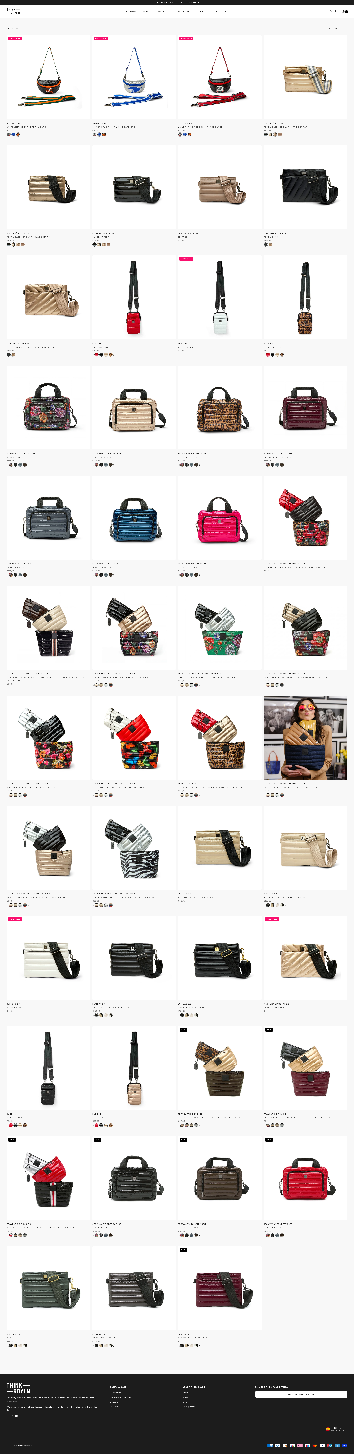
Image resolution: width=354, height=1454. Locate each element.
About (185, 1393)
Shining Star (14, 123)
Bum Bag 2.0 (184, 894)
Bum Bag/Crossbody (275, 123)
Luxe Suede (163, 11)
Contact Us (115, 1393)
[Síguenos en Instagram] (12, 1416)
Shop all (201, 11)
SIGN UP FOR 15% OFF (301, 1394)
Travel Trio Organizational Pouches (285, 564)
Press (185, 1397)
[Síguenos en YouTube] (16, 1416)
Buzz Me (96, 343)
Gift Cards (114, 1406)
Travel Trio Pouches (190, 784)
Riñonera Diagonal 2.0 (276, 1004)
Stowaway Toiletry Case (21, 453)
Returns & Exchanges (120, 1397)
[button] (9, 134)
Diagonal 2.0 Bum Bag (276, 233)
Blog (185, 1402)
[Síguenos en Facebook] (8, 1416)
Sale (226, 11)
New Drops (131, 11)
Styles (215, 11)
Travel (147, 11)
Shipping (114, 1402)
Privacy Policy (189, 1406)
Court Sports (182, 11)
